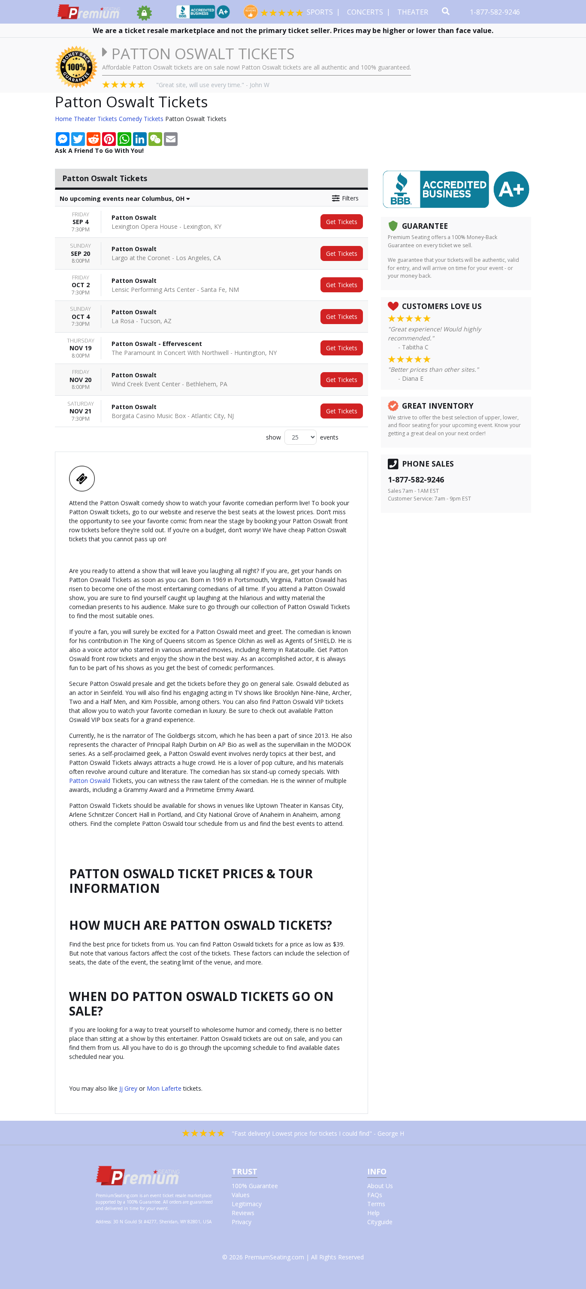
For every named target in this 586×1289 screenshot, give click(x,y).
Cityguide (380, 1222)
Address (103, 1222)
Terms (376, 1204)
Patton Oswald (89, 780)
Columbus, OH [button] (123, 198)
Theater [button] (413, 12)
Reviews (243, 1213)
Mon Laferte (164, 1088)
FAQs (374, 1195)
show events (302, 437)
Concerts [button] (366, 12)
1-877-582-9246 (496, 12)
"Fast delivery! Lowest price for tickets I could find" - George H (318, 1133)
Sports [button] (321, 12)
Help (373, 1213)
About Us (380, 1186)
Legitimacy (247, 1204)
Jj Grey (128, 1088)
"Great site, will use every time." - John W (212, 85)
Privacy (241, 1222)
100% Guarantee (255, 1186)
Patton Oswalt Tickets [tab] (104, 178)
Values (241, 1195)
